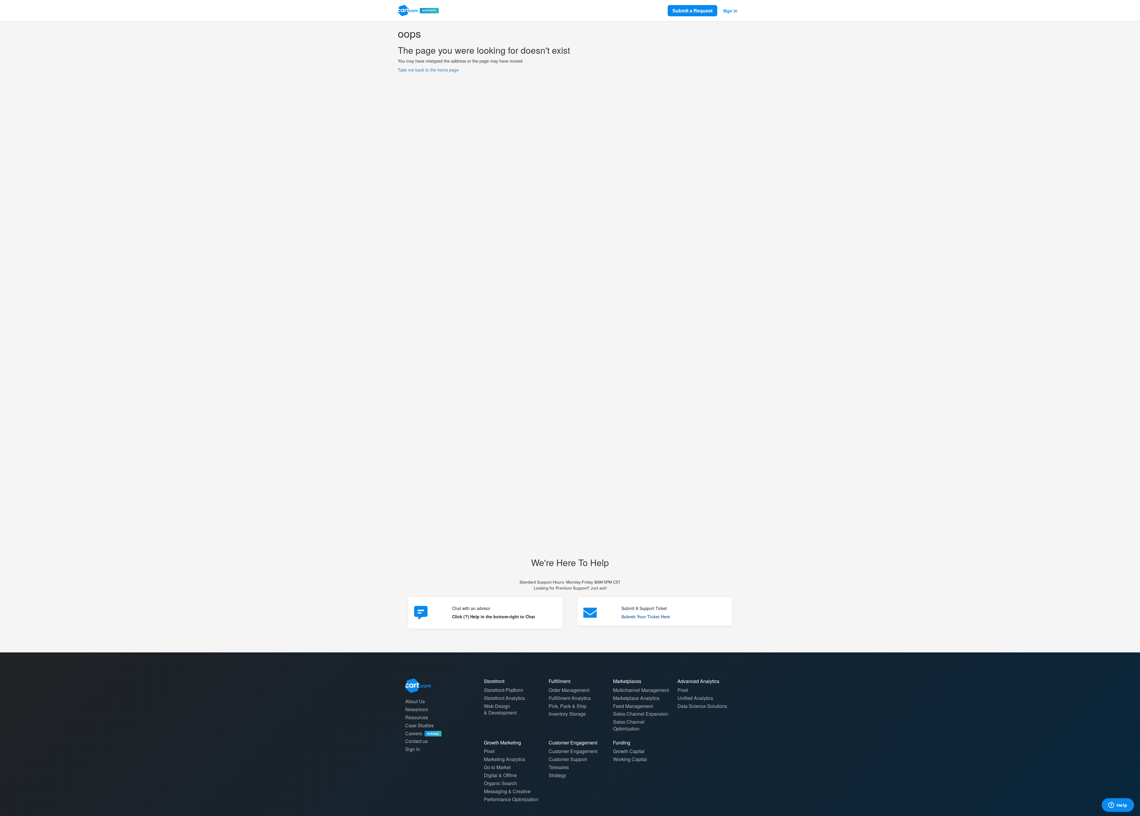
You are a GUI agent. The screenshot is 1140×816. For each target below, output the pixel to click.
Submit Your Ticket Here (645, 616)
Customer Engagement (573, 751)
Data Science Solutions (702, 706)
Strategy (557, 775)
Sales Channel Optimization (629, 725)
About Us (415, 701)
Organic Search (500, 783)
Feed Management (633, 706)
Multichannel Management (641, 690)
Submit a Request (692, 10)
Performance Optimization (511, 799)
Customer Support (568, 759)
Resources (416, 717)
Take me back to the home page (428, 70)
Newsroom (416, 709)
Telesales (559, 767)
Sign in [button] (730, 11)
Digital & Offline (500, 775)
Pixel (682, 690)
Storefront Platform (503, 690)
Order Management (569, 690)
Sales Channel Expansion (640, 713)
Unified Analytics (695, 698)
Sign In (412, 749)
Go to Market (497, 767)
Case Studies (419, 725)
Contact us (416, 741)
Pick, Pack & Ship (567, 706)
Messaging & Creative (507, 791)
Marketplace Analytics (636, 698)
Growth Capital (629, 751)
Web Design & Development (500, 709)
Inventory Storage (567, 713)
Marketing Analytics (504, 759)
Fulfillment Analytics (570, 698)
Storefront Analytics (504, 698)
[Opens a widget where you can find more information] (1117, 805)
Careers (422, 733)
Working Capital (630, 759)
